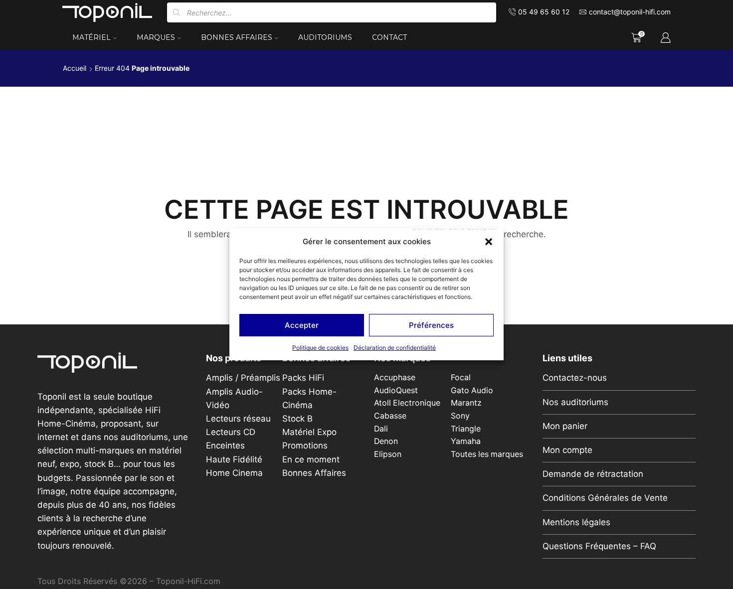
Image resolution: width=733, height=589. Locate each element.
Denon (386, 441)
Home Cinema (234, 473)
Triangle (466, 429)
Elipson (387, 454)
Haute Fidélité (234, 459)
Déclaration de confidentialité (395, 347)
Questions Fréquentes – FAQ (599, 546)
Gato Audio (472, 390)
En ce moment (311, 459)
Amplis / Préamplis (243, 378)
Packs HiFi (303, 378)
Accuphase (394, 377)
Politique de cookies (320, 347)
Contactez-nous (575, 378)
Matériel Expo (309, 432)
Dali (381, 429)
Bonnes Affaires (236, 37)
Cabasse (390, 416)
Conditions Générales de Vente (605, 498)
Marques (156, 37)
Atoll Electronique (407, 403)
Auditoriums (325, 37)
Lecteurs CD (230, 432)
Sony (460, 416)
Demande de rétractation (593, 474)
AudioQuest (396, 390)
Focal (461, 377)
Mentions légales (576, 522)
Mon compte (567, 450)
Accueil (74, 68)
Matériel (91, 37)
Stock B (297, 419)
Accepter (302, 325)
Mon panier (565, 426)
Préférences (431, 325)
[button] (489, 242)
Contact (389, 37)
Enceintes (225, 445)
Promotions (305, 445)
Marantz (466, 403)
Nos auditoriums (575, 402)
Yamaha (466, 441)
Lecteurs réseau (238, 419)
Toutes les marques (487, 454)
